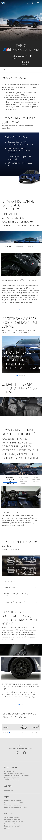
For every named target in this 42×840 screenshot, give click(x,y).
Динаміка (9, 246)
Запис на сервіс (9, 824)
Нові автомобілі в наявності (14, 773)
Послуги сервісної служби (13, 801)
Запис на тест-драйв (11, 817)
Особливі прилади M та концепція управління (9, 479)
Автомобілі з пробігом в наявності (16, 776)
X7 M (3, 70)
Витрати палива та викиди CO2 (15, 807)
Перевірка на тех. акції (12, 826)
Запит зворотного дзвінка (13, 822)
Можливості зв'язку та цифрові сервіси (23, 479)
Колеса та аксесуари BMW (13, 803)
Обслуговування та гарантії (14, 805)
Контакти (7, 828)
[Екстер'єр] (39, 282)
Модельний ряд (9, 771)
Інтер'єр (31, 246)
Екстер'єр (20, 246)
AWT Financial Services (12, 780)
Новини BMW (8, 790)
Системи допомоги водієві (36, 479)
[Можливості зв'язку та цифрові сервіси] (39, 509)
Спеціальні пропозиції (12, 778)
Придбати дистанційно (12, 820)
